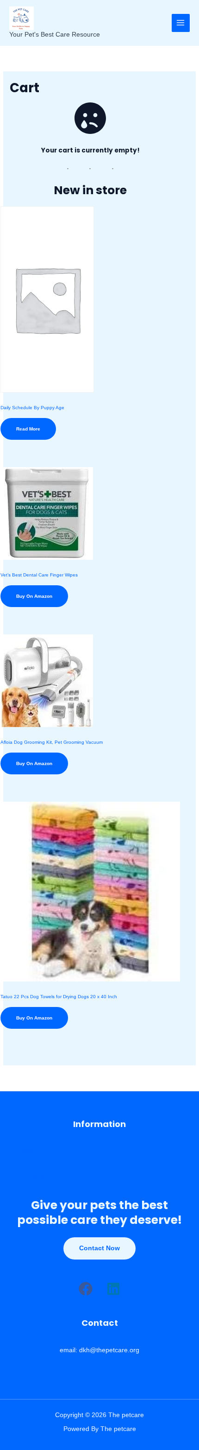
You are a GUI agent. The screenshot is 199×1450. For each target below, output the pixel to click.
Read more (28, 428)
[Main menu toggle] (181, 23)
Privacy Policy (37, 1163)
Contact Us (33, 1175)
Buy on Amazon (34, 596)
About (27, 1151)
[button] (85, 1288)
